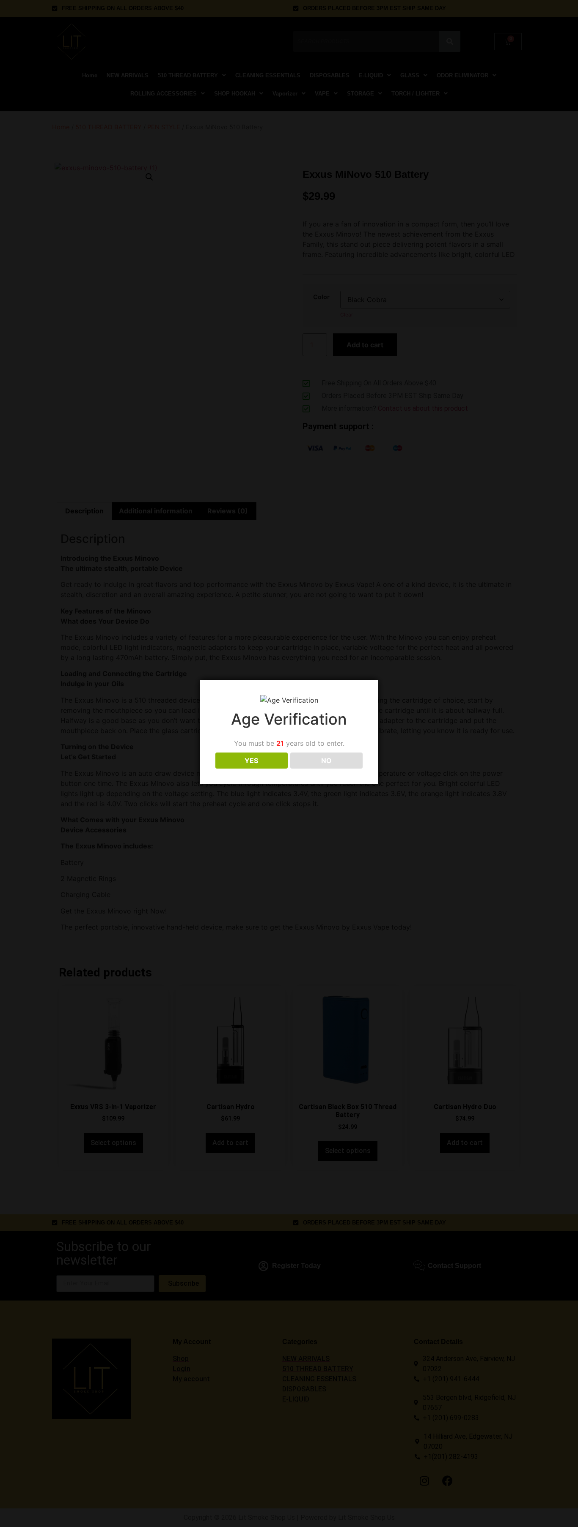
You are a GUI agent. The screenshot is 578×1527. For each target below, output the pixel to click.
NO (326, 760)
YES (251, 760)
